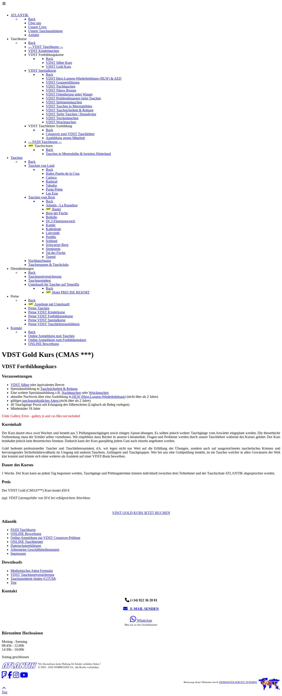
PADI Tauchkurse (23, 530)
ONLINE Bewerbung (26, 534)
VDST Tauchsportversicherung (32, 575)
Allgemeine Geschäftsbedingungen (35, 549)
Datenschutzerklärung (26, 545)
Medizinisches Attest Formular (32, 571)
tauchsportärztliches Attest (40, 400)
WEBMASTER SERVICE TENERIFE (238, 682)
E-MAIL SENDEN (143, 609)
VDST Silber (20, 385)
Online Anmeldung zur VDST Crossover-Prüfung (45, 538)
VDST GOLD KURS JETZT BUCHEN (141, 513)
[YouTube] (24, 676)
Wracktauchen (99, 393)
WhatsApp (144, 620)
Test (13, 582)
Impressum (18, 553)
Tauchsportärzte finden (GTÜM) (33, 578)
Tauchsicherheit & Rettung (59, 389)
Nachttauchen (71, 393)
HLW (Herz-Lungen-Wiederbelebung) (98, 397)
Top (4, 692)
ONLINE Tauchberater (27, 542)
